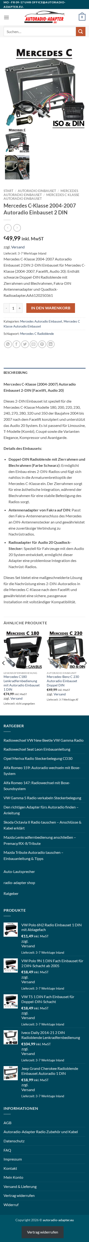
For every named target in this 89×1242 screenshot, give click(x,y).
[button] (6, 17)
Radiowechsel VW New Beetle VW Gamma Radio (44, 740)
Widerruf (11, 1204)
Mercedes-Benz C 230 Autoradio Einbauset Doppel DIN (63, 681)
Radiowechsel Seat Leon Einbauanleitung (37, 749)
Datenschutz (14, 1141)
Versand (18, 247)
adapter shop (24, 882)
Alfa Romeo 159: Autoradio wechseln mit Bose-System (42, 770)
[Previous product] (17, 227)
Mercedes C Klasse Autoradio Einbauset (41, 196)
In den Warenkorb (50, 308)
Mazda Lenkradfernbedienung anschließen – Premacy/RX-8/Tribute (40, 840)
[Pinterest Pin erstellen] (42, 344)
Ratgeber (11, 893)
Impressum (13, 1159)
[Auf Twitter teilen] (25, 344)
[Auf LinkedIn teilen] (51, 344)
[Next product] (7, 227)
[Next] (85, 672)
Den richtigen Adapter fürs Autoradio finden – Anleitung (41, 810)
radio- (9, 882)
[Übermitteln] (80, 31)
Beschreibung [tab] (15, 372)
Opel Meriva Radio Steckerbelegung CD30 (38, 758)
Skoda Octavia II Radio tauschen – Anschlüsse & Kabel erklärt (42, 825)
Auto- (8, 871)
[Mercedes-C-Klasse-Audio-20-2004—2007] (17, 166)
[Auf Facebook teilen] (16, 344)
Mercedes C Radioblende (37, 334)
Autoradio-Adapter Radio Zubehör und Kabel (41, 1131)
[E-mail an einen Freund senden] (33, 344)
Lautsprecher (24, 871)
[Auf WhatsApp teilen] (8, 344)
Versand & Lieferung (20, 1186)
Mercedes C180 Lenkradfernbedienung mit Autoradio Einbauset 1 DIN (22, 683)
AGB (7, 1122)
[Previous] (4, 672)
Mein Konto (13, 1177)
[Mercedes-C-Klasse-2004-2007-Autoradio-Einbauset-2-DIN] (44, 87)
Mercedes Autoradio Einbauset (41, 192)
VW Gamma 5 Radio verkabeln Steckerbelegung (42, 797)
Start (8, 191)
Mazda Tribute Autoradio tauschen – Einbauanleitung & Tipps (33, 855)
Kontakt (10, 1168)
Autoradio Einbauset (37, 191)
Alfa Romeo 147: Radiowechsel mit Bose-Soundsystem (37, 785)
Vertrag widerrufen (19, 1195)
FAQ (7, 1150)
